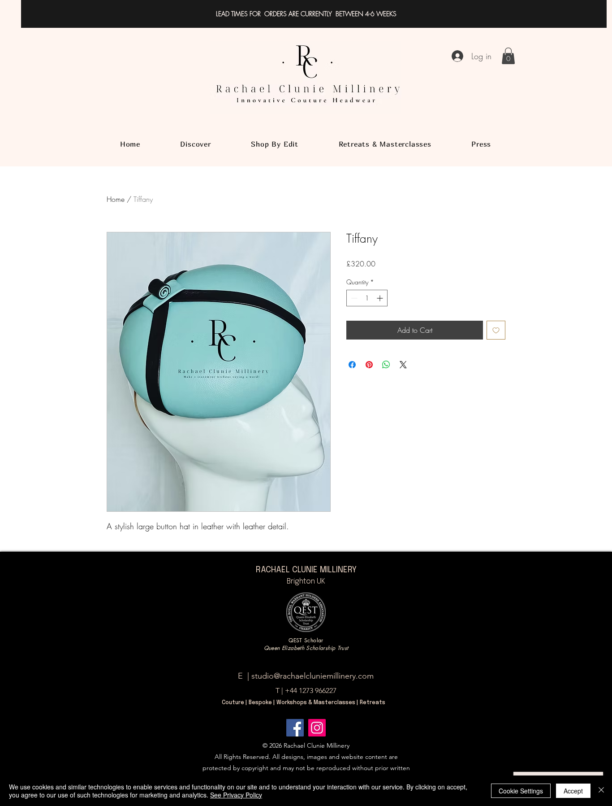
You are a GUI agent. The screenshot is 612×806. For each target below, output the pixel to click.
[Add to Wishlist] (496, 330)
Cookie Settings (521, 790)
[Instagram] (317, 727)
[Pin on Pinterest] (369, 364)
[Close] (601, 791)
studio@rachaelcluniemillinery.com (312, 676)
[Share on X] (403, 364)
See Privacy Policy (236, 794)
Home (116, 199)
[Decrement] (353, 298)
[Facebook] (295, 727)
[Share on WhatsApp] (386, 364)
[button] (508, 56)
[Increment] (380, 298)
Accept (573, 790)
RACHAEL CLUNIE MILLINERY (306, 570)
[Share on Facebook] (352, 364)
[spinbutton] (367, 298)
